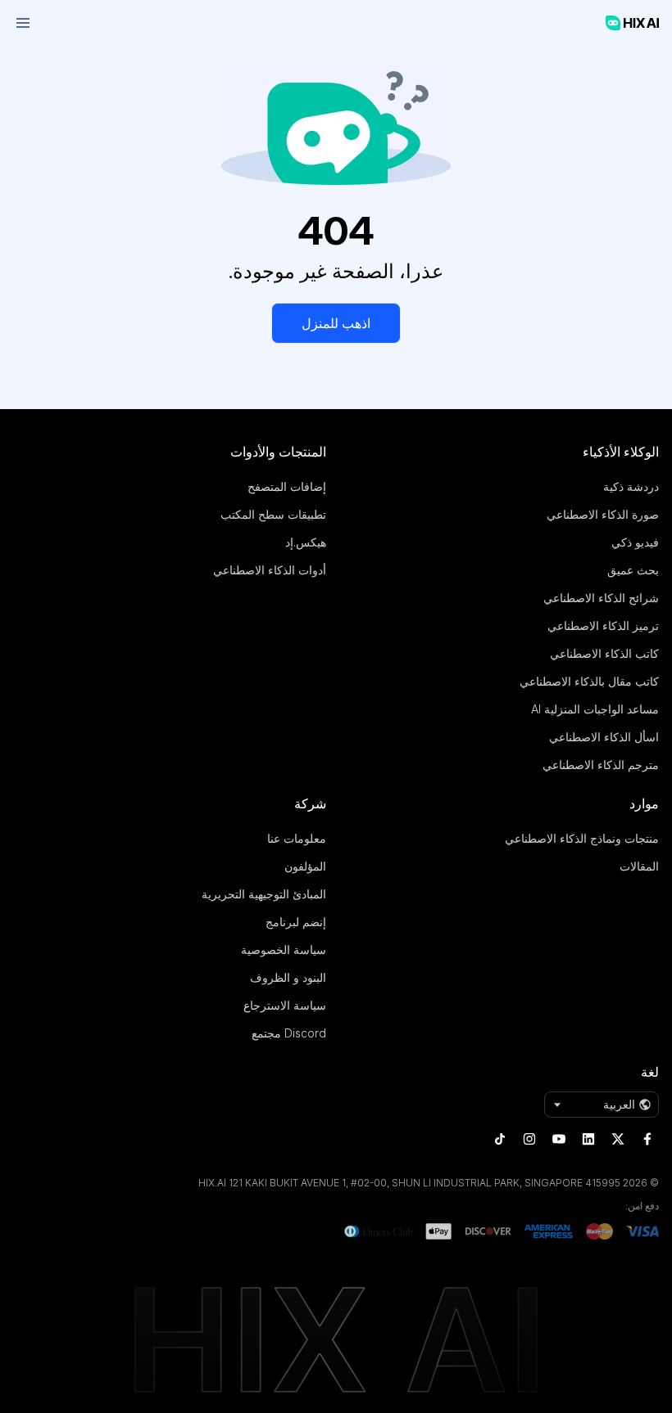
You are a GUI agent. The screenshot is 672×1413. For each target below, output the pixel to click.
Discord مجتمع (289, 1033)
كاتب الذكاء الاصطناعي (604, 653)
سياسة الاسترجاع (284, 1005)
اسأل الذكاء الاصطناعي (604, 737)
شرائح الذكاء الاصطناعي (601, 598)
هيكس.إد (305, 542)
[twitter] (618, 1139)
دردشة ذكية (631, 486)
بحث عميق (633, 570)
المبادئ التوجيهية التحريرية (264, 894)
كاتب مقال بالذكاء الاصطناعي (589, 681)
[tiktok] (500, 1139)
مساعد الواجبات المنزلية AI (595, 709)
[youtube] (559, 1139)
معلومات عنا (296, 838)
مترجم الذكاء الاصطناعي (601, 765)
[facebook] (647, 1139)
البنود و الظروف (288, 977)
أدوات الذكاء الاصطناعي (269, 570)
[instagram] (529, 1139)
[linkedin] (588, 1139)
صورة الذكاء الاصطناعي (603, 514)
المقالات (639, 866)
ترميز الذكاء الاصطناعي (603, 625)
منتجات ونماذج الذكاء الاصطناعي (582, 838)
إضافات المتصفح (286, 486)
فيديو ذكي (635, 542)
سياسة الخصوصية (283, 949)
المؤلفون (305, 866)
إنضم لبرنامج (296, 922)
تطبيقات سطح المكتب (273, 514)
